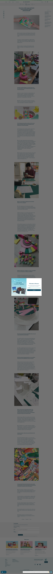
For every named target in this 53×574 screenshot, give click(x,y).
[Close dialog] (40, 279)
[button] (51, 572)
